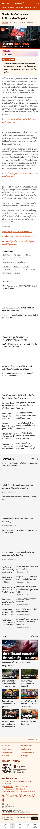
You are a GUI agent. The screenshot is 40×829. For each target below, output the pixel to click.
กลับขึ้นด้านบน (31, 740)
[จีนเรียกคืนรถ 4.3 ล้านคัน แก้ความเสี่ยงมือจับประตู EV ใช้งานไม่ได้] (8, 590)
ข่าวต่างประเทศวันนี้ (21, 270)
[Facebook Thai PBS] (3, 795)
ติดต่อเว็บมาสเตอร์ (26, 749)
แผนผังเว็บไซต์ (6, 746)
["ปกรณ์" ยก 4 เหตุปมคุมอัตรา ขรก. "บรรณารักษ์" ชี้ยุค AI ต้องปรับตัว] (20, 324)
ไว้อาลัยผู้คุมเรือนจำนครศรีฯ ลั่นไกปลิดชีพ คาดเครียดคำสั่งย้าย (20, 175)
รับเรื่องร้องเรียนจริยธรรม (28, 752)
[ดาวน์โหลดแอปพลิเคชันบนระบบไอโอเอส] (19, 766)
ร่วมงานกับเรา (5, 756)
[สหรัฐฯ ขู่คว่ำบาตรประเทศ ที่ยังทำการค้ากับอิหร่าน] (8, 612)
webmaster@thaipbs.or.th (17, 789)
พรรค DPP (15, 266)
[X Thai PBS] (7, 795)
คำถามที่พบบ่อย (6, 749)
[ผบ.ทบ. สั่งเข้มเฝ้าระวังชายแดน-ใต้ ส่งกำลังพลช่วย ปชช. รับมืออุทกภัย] (8, 436)
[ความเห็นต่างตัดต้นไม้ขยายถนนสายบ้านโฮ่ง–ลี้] (29, 674)
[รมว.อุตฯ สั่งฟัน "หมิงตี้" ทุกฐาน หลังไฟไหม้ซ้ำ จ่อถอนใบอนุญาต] (8, 406)
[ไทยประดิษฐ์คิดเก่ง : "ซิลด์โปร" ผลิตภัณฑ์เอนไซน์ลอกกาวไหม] (29, 694)
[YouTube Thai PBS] (24, 795)
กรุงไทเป (5, 259)
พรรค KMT (5, 266)
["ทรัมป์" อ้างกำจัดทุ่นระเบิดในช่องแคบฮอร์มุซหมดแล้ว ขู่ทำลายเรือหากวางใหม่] (20, 472)
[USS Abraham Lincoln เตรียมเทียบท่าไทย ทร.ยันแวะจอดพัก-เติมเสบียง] (20, 295)
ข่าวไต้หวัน (25, 266)
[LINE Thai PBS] (20, 795)
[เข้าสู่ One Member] (37, 3)
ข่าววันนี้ (33, 270)
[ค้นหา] (7, 3)
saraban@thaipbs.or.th (28, 791)
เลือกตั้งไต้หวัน (6, 255)
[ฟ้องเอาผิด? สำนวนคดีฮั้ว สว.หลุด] (29, 714)
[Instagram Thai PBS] (12, 795)
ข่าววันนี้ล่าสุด (6, 273)
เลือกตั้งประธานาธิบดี (8, 262)
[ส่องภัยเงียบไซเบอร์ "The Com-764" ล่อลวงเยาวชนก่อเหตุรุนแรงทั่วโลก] (8, 622)
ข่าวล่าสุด (16, 273)
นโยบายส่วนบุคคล (7, 752)
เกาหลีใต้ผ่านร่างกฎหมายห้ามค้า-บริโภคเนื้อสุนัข (18, 236)
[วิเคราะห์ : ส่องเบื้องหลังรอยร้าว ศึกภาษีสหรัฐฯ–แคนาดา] (20, 650)
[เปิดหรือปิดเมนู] (33, 3)
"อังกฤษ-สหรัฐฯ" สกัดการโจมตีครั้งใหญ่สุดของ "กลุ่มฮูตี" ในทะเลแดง (18, 243)
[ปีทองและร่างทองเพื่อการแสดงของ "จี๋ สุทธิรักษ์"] (10, 694)
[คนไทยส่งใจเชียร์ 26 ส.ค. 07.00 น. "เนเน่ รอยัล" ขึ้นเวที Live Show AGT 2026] (20, 353)
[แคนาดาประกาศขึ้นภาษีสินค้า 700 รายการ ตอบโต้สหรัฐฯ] (20, 506)
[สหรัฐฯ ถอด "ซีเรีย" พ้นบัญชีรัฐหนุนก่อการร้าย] (8, 570)
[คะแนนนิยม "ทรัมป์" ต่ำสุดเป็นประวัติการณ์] (8, 602)
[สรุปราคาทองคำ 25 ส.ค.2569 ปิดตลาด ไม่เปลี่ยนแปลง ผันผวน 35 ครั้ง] (8, 446)
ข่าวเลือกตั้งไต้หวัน (7, 270)
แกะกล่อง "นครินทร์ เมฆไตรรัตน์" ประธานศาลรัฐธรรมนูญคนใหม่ (19, 121)
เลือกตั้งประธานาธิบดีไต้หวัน (18, 259)
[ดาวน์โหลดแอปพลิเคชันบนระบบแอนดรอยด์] (19, 772)
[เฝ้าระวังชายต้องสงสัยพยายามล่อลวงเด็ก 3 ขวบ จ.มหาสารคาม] (10, 674)
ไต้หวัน (28, 255)
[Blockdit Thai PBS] (33, 795)
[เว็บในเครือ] (2, 3)
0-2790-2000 (8, 787)
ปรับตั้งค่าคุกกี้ (24, 756)
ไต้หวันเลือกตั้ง (18, 255)
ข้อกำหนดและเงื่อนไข (26, 746)
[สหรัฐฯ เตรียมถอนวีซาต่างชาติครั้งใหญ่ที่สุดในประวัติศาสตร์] (8, 580)
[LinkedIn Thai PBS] (3, 800)
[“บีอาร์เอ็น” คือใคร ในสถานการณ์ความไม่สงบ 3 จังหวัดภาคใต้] (10, 714)
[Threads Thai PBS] (16, 795)
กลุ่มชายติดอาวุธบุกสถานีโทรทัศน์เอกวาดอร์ (17, 231)
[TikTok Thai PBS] (29, 795)
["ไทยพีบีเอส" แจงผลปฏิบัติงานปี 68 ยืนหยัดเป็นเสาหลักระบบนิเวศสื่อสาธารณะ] (20, 382)
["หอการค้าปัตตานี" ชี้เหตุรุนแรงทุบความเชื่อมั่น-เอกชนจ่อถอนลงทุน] (8, 426)
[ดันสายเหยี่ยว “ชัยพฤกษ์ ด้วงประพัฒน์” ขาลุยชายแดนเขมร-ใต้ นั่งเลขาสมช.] (8, 416)
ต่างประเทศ (5, 23)
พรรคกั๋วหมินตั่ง (22, 262)
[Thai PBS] (20, 3)
